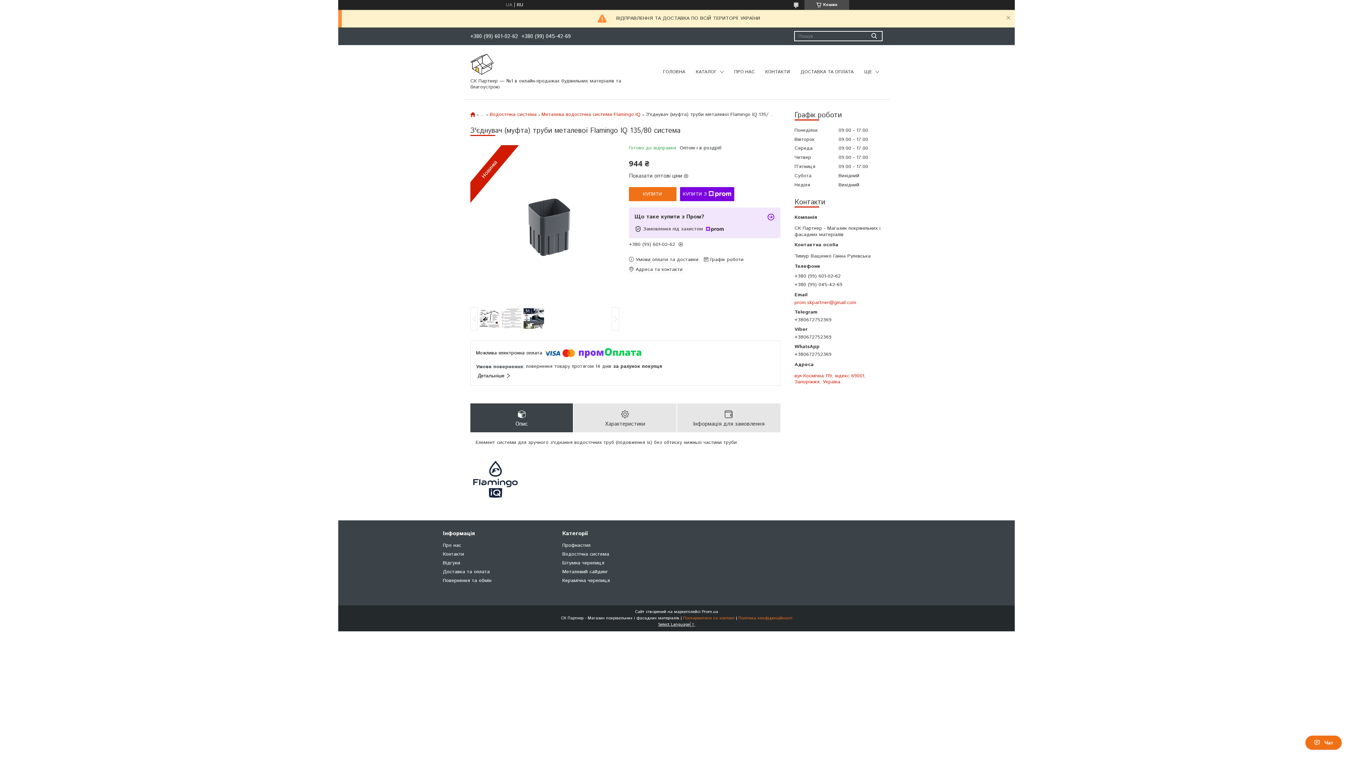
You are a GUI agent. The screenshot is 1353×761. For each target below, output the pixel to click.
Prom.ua (710, 612)
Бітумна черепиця (583, 563)
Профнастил (576, 545)
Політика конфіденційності (765, 618)
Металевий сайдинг (585, 571)
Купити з (695, 194)
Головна (674, 72)
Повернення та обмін (467, 580)
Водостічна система (513, 114)
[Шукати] (874, 36)
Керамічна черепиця (586, 580)
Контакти (777, 72)
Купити (652, 194)
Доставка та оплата (827, 72)
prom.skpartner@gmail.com (825, 302)
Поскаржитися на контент (709, 618)
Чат (1328, 742)
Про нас (744, 72)
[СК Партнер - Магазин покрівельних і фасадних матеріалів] (482, 64)
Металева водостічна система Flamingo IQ (591, 114)
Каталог (706, 72)
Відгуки (451, 563)
